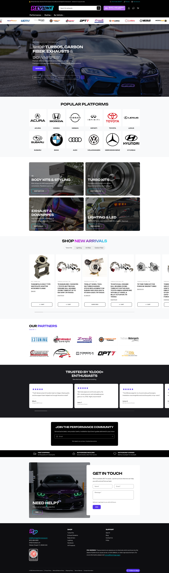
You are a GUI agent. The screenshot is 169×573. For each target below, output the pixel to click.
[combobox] (80, 8)
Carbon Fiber (99, 248)
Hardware (70, 543)
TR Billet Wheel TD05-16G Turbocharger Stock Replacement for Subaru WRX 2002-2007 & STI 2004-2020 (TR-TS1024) (94, 288)
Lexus (131, 128)
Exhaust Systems (72, 535)
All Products (71, 545)
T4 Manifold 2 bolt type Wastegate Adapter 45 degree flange (41, 286)
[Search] (83, 77)
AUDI (75, 150)
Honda (56, 128)
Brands (127, 1)
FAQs (36, 512)
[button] (138, 8)
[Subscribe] (112, 436)
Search (108, 533)
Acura (38, 128)
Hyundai (131, 150)
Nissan (75, 128)
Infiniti (93, 128)
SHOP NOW (39, 68)
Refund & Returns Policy (58, 570)
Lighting (79, 248)
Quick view (94, 304)
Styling (47, 15)
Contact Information (88, 570)
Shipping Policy (69, 570)
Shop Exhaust (38, 226)
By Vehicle (58, 15)
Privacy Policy (48, 570)
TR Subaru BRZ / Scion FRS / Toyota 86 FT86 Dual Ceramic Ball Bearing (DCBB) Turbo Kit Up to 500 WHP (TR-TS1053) (68, 288)
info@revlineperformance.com (38, 538)
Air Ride (88, 248)
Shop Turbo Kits (95, 191)
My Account (136, 1)
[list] (84, 346)
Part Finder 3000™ (117, 1)
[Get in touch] (133, 8)
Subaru (37, 150)
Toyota (112, 128)
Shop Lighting (95, 226)
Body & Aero (71, 538)
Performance (35, 15)
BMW (56, 150)
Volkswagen (93, 150)
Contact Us (109, 538)
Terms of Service (78, 570)
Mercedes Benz (112, 150)
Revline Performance (38, 570)
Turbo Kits (69, 248)
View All (31, 329)
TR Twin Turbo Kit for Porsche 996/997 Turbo (146, 285)
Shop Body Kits (39, 191)
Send (96, 507)
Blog (107, 535)
